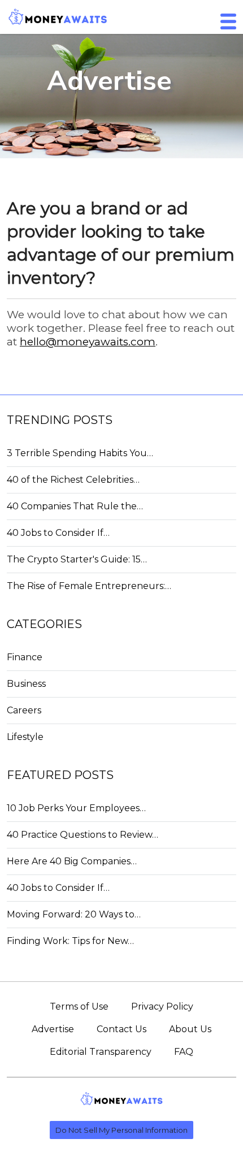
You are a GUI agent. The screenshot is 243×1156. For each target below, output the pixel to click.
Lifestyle (25, 736)
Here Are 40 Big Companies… (72, 861)
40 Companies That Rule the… (75, 506)
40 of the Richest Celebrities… (73, 479)
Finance (24, 657)
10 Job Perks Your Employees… (76, 808)
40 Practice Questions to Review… (82, 834)
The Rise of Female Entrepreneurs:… (89, 586)
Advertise (53, 1029)
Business (26, 683)
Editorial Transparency (100, 1051)
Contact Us (121, 1029)
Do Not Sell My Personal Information (121, 1130)
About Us (190, 1029)
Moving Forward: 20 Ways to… (74, 914)
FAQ (183, 1051)
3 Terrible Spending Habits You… (80, 453)
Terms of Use (79, 1006)
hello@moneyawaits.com (87, 341)
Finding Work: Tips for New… (70, 941)
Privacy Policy (162, 1006)
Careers (24, 710)
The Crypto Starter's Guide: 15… (77, 559)
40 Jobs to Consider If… (58, 532)
